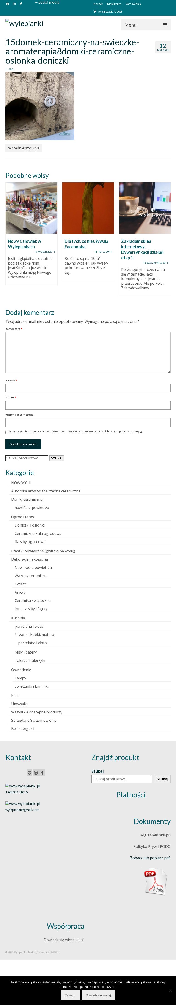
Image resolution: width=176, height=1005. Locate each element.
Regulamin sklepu (155, 835)
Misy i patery (26, 652)
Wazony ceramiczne (32, 575)
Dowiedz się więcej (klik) (64, 939)
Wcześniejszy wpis (23, 148)
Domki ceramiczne (27, 499)
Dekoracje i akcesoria (29, 559)
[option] (31, 236)
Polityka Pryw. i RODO (151, 846)
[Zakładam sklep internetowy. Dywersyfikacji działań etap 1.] (144, 208)
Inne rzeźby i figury (31, 608)
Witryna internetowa (20, 414)
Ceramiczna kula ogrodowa (38, 533)
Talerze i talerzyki (30, 660)
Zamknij (70, 995)
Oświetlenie (21, 669)
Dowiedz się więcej (98, 995)
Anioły (20, 592)
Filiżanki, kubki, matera (34, 634)
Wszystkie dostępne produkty (36, 712)
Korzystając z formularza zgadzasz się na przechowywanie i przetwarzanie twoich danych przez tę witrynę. (75, 431)
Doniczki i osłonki (30, 525)
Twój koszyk (109, 11)
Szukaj (56, 458)
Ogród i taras (22, 516)
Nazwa (11, 380)
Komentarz (14, 328)
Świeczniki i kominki (32, 686)
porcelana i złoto (29, 626)
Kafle (15, 695)
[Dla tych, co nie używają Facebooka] (88, 208)
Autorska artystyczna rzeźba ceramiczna (45, 491)
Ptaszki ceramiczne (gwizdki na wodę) (43, 551)
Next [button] (166, 241)
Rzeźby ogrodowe (30, 541)
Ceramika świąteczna (33, 600)
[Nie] (170, 991)
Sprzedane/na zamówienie (34, 720)
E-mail (11, 397)
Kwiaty (20, 583)
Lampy (20, 678)
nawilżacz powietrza (32, 507)
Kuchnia (18, 618)
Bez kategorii (22, 728)
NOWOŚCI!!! (21, 482)
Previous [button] (10, 241)
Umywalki (19, 703)
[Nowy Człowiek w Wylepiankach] (31, 208)
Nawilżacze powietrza (33, 567)
